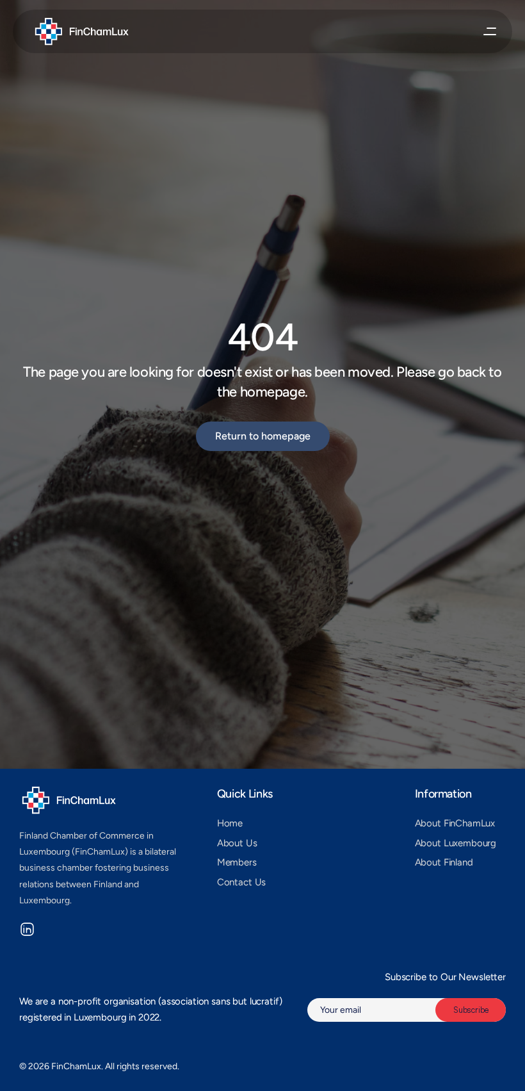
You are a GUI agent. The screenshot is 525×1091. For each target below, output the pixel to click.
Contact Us (241, 882)
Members (237, 862)
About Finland (444, 862)
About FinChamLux (455, 823)
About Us (237, 843)
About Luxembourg (456, 843)
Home (230, 823)
